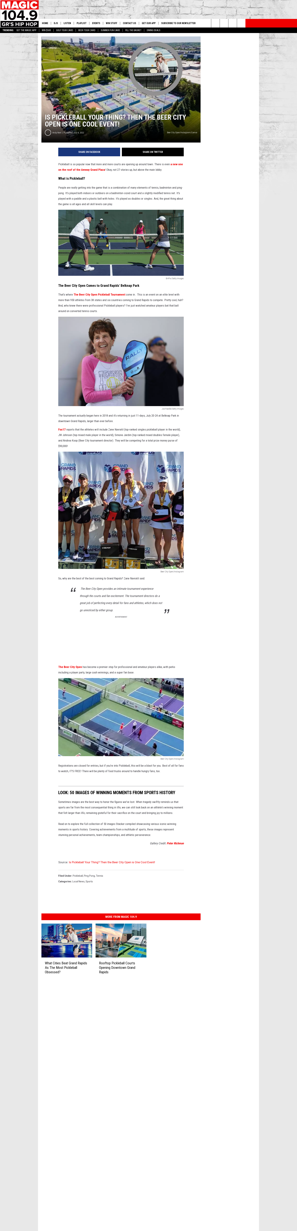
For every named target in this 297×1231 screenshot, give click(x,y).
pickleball (78, 875)
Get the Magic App (26, 30)
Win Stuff (111, 23)
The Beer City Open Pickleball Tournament (100, 294)
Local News (78, 881)
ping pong (89, 875)
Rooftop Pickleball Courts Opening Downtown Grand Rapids (117, 967)
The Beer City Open (70, 667)
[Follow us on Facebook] (232, 23)
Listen (67, 23)
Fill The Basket (133, 30)
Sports (89, 881)
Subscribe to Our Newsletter (178, 23)
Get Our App (149, 23)
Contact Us (129, 23)
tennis (99, 875)
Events (96, 23)
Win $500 (46, 30)
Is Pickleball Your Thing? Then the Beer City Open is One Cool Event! (112, 862)
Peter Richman (175, 843)
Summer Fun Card (110, 30)
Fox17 (62, 429)
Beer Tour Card (86, 30)
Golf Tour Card (64, 30)
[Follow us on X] (241, 23)
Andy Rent (56, 132)
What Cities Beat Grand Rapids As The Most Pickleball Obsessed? (66, 967)
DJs (56, 23)
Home (45, 23)
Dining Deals (153, 30)
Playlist (81, 23)
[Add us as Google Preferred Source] (224, 23)
